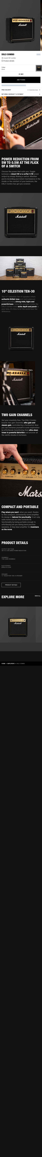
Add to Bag (21, 80)
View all (37, 596)
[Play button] (21, 268)
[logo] (8, 8)
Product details (9, 61)
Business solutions (33, 4)
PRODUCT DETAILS (11, 585)
